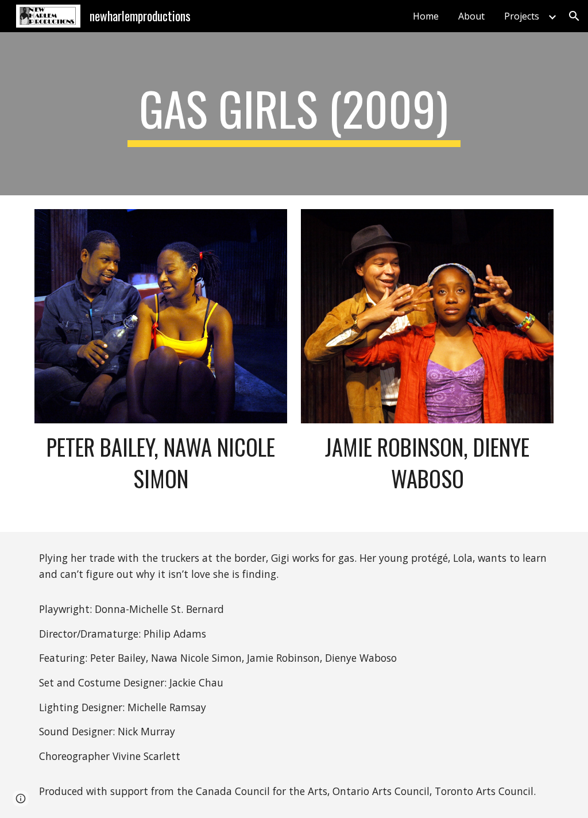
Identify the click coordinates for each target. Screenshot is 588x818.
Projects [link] (521, 16)
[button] (574, 16)
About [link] (471, 16)
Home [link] (426, 16)
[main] (294, 114)
